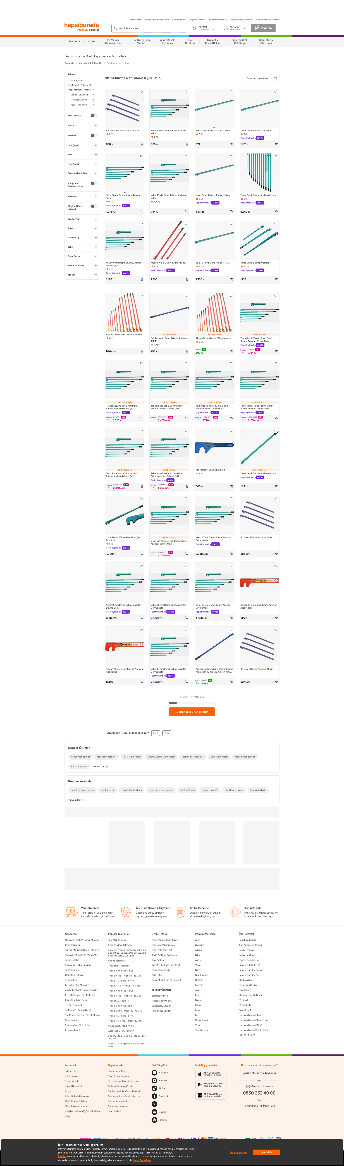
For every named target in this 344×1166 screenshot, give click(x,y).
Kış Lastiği (69, 985)
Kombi (67, 945)
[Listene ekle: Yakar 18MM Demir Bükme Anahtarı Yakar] (141, 156)
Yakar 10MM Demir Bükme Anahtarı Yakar (168, 196)
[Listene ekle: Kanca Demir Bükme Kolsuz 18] (231, 431)
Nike (197, 955)
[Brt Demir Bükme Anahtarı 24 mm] (259, 647)
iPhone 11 (124, 1000)
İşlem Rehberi (114, 1111)
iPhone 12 (112, 1005)
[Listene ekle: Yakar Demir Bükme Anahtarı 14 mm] (231, 156)
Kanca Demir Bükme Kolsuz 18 (211, 469)
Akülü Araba (70, 1010)
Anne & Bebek (84, 1010)
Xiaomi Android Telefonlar (120, 945)
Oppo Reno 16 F (246, 1010)
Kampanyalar (178, 19)
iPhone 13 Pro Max (117, 1020)
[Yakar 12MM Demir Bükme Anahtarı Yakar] (169, 108)
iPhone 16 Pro (114, 975)
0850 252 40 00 (259, 1093)
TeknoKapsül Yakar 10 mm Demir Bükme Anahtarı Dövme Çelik (256, 339)
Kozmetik (69, 1000)
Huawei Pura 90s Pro (249, 975)
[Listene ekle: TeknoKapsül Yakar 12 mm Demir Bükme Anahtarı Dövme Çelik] (141, 363)
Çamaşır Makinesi (73, 950)
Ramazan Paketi (72, 1030)
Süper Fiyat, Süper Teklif (157, 19)
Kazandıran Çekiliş (248, 985)
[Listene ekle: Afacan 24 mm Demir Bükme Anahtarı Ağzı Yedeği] (141, 630)
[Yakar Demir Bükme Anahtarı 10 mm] (214, 108)
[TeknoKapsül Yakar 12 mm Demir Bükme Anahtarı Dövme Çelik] (124, 380)
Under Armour (201, 1020)
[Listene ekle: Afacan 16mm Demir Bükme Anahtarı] (186, 224)
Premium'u (84, 29)
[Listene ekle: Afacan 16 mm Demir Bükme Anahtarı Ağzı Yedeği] (276, 566)
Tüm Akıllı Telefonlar (117, 940)
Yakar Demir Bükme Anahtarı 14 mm (213, 195)
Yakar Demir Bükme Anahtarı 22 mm (258, 195)
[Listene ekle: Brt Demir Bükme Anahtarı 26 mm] (141, 91)
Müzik (80, 975)
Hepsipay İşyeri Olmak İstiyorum (123, 1081)
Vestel (198, 965)
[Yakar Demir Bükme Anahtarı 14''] (259, 241)
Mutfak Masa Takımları (87, 990)
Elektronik (77, 1005)
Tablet (79, 940)
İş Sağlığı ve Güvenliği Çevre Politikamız (83, 1111)
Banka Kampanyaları (118, 1106)
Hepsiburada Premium (241, 19)
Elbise (168, 970)
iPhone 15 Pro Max (132, 995)
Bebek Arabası (71, 1025)
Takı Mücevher (71, 1015)
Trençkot (176, 980)
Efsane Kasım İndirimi (249, 960)
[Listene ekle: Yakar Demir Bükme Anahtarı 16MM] (231, 224)
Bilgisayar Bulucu (129, 1043)
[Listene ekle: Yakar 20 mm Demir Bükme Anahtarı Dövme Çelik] (186, 498)
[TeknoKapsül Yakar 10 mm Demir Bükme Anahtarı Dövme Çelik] (259, 313)
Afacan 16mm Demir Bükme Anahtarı (169, 262)
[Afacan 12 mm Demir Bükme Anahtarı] (124, 313)
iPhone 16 (112, 970)
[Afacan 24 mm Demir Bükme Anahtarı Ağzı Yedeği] (124, 647)
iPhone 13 (113, 1015)
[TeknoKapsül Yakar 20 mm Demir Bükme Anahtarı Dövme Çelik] (169, 380)
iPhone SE (113, 1000)
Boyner (198, 1000)
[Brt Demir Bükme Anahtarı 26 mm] (124, 108)
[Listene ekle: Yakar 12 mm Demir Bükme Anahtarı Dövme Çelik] (141, 566)
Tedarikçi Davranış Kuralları (121, 1086)
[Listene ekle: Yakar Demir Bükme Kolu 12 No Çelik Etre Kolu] (141, 498)
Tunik (168, 980)
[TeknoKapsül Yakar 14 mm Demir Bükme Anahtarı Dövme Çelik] (124, 448)
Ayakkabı (172, 955)
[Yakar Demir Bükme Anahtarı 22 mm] (259, 173)
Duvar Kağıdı (70, 1020)
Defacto (199, 980)
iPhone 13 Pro (126, 1015)
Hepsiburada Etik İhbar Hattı (259, 1105)
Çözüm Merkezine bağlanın (259, 1072)
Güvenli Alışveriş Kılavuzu (76, 1106)
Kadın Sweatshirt (172, 965)
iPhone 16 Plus (126, 970)
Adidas (198, 950)
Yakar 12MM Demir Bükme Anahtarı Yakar (168, 132)
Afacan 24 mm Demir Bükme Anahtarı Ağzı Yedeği (124, 670)
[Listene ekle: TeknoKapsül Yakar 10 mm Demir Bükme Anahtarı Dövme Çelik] (276, 296)
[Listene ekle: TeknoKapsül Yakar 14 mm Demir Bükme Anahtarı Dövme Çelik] (141, 431)
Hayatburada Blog (116, 1071)
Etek (161, 980)
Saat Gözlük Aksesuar (91, 1015)
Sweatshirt (157, 965)
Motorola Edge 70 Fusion (250, 995)
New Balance (201, 975)
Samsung (199, 945)
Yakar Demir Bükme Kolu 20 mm (256, 130)
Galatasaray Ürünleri (161, 1005)
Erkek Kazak (158, 940)
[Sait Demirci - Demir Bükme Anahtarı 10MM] (169, 313)
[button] (124, 144)
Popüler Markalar (247, 955)
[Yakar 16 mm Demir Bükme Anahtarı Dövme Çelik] (214, 515)
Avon (197, 940)
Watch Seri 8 (114, 1030)
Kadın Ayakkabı (159, 955)
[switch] (94, 115)
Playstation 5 (245, 990)
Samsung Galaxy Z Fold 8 (251, 1015)
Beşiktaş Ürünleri (160, 995)
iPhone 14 (113, 980)
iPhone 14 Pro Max (132, 985)
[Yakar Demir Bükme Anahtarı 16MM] (214, 241)
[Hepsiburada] (81, 25)
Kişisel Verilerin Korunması (76, 1096)
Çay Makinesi (88, 995)
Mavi (197, 1015)
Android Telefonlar (116, 960)
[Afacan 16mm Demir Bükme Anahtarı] (169, 241)
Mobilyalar (69, 990)
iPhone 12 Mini (115, 1010)
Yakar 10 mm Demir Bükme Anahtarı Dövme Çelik (123, 264)
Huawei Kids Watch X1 (249, 965)
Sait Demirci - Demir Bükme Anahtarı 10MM (169, 339)
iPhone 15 (112, 990)
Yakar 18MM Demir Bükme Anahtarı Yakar (123, 196)
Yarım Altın (93, 955)
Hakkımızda (70, 1071)
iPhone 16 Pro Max (132, 975)
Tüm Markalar (201, 1030)
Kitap (67, 975)
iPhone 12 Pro (125, 1005)
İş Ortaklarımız (71, 1076)
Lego (197, 995)
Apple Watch (128, 1025)
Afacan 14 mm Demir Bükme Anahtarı (214, 338)
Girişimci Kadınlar (197, 19)
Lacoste (199, 985)
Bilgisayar (69, 940)
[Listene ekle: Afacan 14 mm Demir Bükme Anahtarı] (231, 296)
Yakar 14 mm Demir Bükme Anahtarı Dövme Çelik (168, 670)
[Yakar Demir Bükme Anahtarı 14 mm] (214, 173)
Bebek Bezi (85, 1025)
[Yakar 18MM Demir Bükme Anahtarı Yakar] (124, 173)
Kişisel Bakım (81, 1000)
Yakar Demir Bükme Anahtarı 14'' (256, 262)
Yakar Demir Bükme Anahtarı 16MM (213, 262)
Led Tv (67, 1005)
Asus (197, 990)
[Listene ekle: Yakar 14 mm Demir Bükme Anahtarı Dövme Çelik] (186, 630)
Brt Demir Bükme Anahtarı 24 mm (256, 669)
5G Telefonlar (245, 1005)
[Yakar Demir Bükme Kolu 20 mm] (259, 108)
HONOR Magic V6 (247, 1035)
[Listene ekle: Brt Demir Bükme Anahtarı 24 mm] (276, 630)
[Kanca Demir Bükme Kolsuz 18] (214, 448)
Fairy (197, 1010)
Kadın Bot (167, 950)
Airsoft (67, 970)
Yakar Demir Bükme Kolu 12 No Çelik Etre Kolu (124, 539)
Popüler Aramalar (247, 950)
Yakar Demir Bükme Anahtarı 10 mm (213, 130)
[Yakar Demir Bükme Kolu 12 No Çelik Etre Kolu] (124, 515)
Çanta (154, 980)
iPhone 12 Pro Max (133, 1010)
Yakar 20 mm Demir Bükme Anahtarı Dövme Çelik (168, 606)
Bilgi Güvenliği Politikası (75, 1101)
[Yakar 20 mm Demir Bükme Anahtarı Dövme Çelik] (169, 515)
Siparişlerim (136, 19)
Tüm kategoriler (75, 80)
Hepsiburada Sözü (247, 940)
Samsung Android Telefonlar (121, 950)
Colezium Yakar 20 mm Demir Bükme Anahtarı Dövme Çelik (169, 542)
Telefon (86, 940)
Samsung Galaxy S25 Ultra (133, 952)
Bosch (198, 970)
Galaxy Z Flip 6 (115, 1035)
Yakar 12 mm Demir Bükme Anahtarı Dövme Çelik (123, 606)
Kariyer (67, 1091)
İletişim (67, 1116)
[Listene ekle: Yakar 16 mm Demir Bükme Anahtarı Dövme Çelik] (231, 498)
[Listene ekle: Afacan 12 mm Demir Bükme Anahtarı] (141, 296)
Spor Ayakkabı (158, 960)
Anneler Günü (70, 980)
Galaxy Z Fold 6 (131, 1035)
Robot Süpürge (84, 965)
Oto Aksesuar (82, 985)
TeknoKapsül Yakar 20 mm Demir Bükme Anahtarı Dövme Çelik (167, 407)
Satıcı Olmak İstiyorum (118, 1076)
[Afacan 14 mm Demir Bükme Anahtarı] (214, 313)
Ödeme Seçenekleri (117, 1101)
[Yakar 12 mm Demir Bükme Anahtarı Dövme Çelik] (124, 583)
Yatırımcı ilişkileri (72, 1081)
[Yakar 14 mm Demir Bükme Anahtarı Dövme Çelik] (169, 647)
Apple (198, 960)
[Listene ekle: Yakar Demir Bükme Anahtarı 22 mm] (276, 156)
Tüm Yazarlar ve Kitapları (250, 945)
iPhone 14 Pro (114, 985)
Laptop (95, 940)
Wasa (197, 1025)
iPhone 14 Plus (127, 980)
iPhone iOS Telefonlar (118, 965)
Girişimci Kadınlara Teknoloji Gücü (124, 1091)
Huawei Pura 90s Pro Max (251, 970)
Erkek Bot (156, 950)
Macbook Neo (245, 980)
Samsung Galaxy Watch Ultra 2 (253, 1030)
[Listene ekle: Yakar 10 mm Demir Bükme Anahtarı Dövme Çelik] (141, 224)
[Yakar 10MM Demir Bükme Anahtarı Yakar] (169, 173)
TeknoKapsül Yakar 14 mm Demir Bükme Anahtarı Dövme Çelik (122, 475)
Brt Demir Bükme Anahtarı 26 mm (122, 130)
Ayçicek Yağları (71, 960)
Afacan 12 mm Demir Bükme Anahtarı (124, 334)
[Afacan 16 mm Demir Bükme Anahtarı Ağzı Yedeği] (259, 583)
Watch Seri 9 (128, 1030)
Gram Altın (69, 955)
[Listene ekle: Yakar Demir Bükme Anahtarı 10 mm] (231, 91)
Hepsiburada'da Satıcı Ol (268, 19)
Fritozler (76, 970)
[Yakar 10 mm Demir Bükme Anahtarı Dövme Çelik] (124, 241)
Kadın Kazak (172, 940)
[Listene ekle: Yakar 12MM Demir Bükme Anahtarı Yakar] (186, 91)
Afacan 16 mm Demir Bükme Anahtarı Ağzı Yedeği (258, 606)
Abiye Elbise (157, 975)
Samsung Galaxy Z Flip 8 (250, 1025)
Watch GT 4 (113, 1043)
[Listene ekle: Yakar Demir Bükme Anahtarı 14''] (276, 224)
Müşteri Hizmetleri (218, 19)
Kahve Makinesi (72, 995)
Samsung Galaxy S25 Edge (121, 955)
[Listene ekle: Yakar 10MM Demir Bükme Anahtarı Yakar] (186, 156)
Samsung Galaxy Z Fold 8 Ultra (253, 1020)
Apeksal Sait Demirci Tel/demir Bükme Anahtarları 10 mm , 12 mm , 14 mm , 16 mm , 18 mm (214, 670)
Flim (73, 975)
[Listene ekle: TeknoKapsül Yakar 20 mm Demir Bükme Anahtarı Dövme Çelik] (186, 363)
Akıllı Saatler (114, 1025)
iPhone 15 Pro (114, 995)
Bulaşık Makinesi (91, 950)
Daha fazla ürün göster (192, 712)
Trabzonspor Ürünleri (161, 1000)
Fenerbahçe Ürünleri (161, 1010)
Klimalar (76, 945)
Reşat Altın (81, 955)
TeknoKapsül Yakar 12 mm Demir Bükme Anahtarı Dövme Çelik (122, 407)
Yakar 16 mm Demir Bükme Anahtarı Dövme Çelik (213, 539)
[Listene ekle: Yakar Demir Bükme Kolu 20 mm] (276, 91)
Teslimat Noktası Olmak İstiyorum (124, 1096)
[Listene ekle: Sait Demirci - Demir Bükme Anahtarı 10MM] (186, 296)
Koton (198, 1005)
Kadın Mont (169, 945)
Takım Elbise (157, 970)
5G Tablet (243, 1000)
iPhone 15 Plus (126, 990)
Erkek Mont (157, 945)
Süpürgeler (69, 965)
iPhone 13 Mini (135, 1020)
